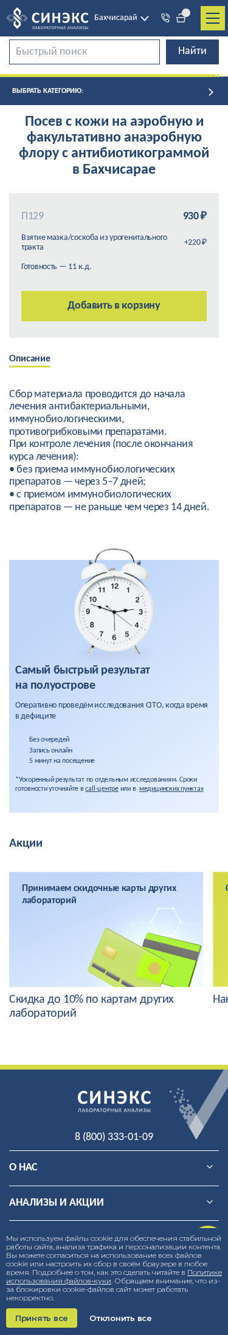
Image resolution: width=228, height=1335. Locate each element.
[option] (38, 360)
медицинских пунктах (171, 789)
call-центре (101, 789)
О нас (23, 1167)
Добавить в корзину (114, 306)
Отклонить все (120, 1318)
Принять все (41, 1318)
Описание (29, 359)
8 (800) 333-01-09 (114, 1137)
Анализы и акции (56, 1203)
